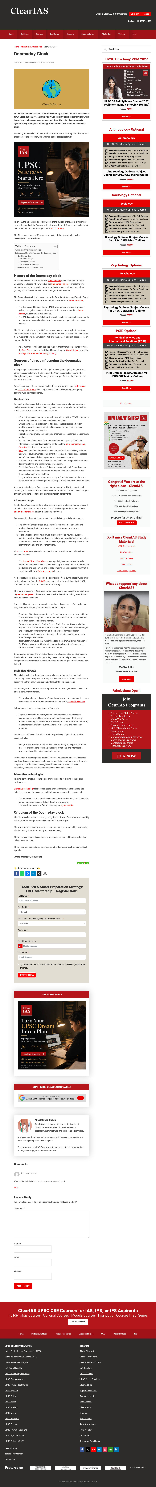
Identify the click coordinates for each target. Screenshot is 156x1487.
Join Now (135, 14)
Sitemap (83, 1413)
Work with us (85, 1418)
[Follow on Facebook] (82, 1449)
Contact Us (10, 1459)
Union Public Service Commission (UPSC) (23, 1351)
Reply (16, 1187)
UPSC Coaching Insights (126, 571)
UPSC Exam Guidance (15, 1379)
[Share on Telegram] (33, 873)
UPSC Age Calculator (14, 1435)
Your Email (22, 952)
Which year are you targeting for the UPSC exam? (40, 918)
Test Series (139, 1315)
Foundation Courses (113, 1315)
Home (16, 47)
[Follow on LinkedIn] (116, 1449)
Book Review (85, 1401)
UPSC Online (10, 1396)
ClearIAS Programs (88, 1357)
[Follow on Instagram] (105, 1449)
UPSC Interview (12, 1418)
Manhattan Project (59, 284)
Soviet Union (72, 350)
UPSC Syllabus (11, 1390)
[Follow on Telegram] (99, 1449)
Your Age (22, 930)
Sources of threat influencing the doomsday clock (37, 253)
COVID (42, 581)
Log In (146, 14)
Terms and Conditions (90, 1441)
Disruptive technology (24, 789)
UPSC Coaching (126, 552)
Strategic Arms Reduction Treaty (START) (37, 353)
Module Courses (83, 1315)
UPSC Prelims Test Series (16, 1385)
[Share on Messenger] (27, 873)
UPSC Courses (126, 565)
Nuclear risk (26, 256)
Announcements (87, 1396)
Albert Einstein (54, 280)
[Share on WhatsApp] (22, 873)
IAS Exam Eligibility (13, 1368)
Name (17, 1244)
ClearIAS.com (73, 1481)
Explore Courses (78, 1322)
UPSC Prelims (11, 1407)
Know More (126, 679)
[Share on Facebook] (16, 873)
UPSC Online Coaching (90, 1379)
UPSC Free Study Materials (17, 1373)
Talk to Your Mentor (14, 1454)
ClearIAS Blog (86, 1385)
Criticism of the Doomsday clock (30, 267)
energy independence (24, 512)
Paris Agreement (45, 571)
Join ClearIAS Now (126, 523)
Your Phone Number (27, 941)
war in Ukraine (57, 228)
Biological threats (28, 262)
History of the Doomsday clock (29, 250)
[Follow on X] (88, 1449)
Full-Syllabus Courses (25, 1315)
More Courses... (126, 403)
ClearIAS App (86, 1407)
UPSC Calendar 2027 (14, 1441)
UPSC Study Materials (126, 546)
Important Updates (88, 1390)
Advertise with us (87, 1424)
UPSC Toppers (11, 1424)
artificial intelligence (27, 389)
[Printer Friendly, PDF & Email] (83, 863)
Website (17, 1271)
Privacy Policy (86, 1430)
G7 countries (22, 551)
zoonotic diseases (76, 701)
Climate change (27, 259)
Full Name (22, 896)
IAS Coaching (86, 1368)
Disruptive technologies (30, 264)
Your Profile (23, 907)
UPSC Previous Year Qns (16, 1430)
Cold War (26, 350)
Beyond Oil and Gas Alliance (35, 561)
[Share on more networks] (39, 873)
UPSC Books (10, 1401)
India (21, 450)
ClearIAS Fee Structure (90, 1362)
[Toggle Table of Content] (54, 246)
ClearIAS (29, 11)
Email (17, 1257)
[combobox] (20, 946)
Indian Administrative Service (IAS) (20, 1357)
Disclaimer (84, 1435)
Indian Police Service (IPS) (17, 1362)
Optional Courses (56, 1315)
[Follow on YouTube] (93, 1449)
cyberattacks (67, 805)
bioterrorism (80, 386)
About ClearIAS (87, 1351)
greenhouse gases (24, 594)
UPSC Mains (10, 1413)
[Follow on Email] (110, 1449)
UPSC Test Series (127, 558)
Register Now (27, 975)
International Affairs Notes (31, 47)
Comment (19, 1208)
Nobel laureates (76, 300)
